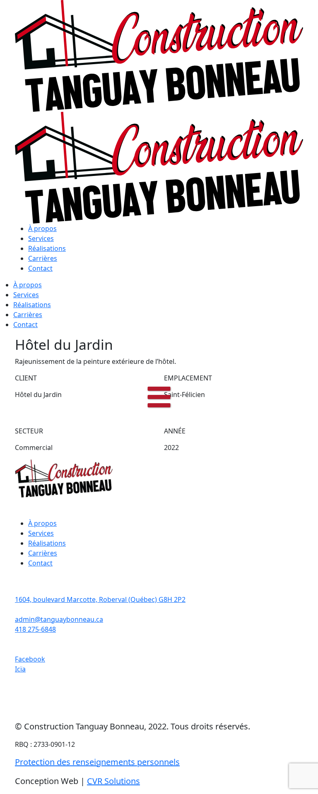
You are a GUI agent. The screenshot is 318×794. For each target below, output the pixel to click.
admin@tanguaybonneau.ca (59, 619)
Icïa (20, 669)
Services (41, 238)
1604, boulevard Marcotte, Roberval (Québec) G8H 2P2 (100, 599)
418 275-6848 (35, 629)
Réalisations (47, 248)
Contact (40, 268)
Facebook (30, 659)
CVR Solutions (113, 781)
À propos (42, 228)
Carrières (42, 258)
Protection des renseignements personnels (97, 762)
